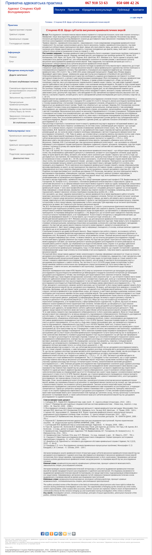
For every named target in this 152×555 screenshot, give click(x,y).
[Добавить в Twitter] (56, 533)
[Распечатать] (74, 533)
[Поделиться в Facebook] (42, 533)
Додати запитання (18, 75)
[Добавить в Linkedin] (47, 533)
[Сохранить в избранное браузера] (65, 533)
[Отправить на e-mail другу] (69, 533)
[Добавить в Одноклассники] (51, 533)
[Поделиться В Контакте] (60, 533)
